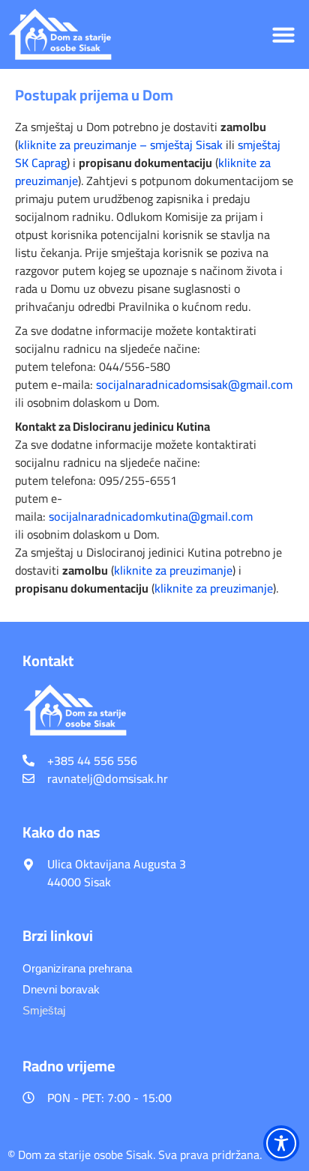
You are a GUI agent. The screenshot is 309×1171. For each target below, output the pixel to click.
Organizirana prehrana (77, 968)
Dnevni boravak (61, 989)
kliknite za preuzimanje (173, 570)
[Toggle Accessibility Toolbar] (281, 1143)
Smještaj (43, 1010)
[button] (284, 34)
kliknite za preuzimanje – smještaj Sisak (120, 144)
